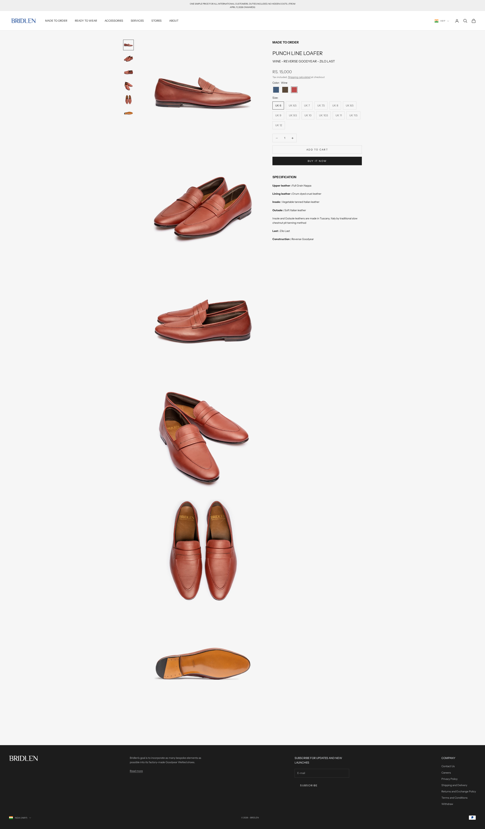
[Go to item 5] (128, 99)
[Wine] (294, 90)
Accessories (114, 20)
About (173, 20)
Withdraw (447, 804)
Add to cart (317, 149)
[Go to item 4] (128, 86)
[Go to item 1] (128, 45)
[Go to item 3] (128, 72)
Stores (156, 20)
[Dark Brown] (285, 90)
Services (137, 20)
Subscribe (309, 785)
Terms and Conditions (454, 797)
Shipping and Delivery (454, 785)
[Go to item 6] (128, 113)
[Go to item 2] (128, 58)
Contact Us (448, 766)
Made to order (56, 20)
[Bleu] (276, 90)
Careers (446, 772)
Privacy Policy (449, 779)
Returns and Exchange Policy (458, 791)
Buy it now (317, 160)
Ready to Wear (86, 20)
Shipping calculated (299, 77)
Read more (136, 771)
